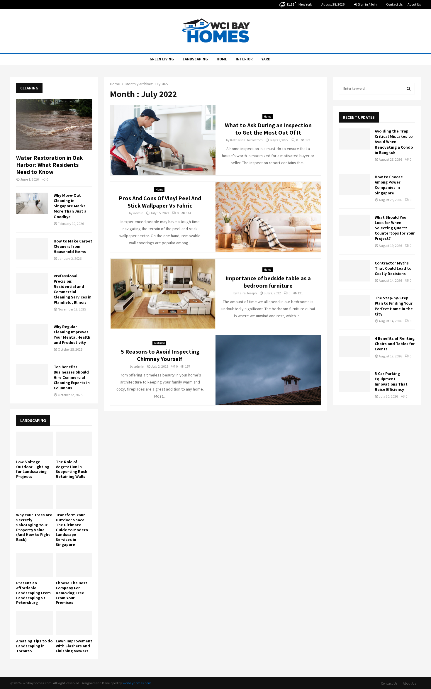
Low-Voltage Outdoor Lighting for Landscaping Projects (32, 469)
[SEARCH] (408, 88)
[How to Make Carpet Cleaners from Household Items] (32, 248)
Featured (159, 343)
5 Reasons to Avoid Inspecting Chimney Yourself (160, 355)
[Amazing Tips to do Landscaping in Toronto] (34, 623)
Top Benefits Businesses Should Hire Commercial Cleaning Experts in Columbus (72, 377)
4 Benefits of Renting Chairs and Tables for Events (395, 344)
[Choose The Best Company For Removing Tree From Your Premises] (74, 565)
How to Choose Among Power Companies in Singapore (389, 185)
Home (222, 59)
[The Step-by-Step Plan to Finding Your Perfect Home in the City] (354, 305)
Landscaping (195, 59)
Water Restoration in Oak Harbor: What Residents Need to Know (49, 165)
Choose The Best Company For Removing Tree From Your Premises (71, 592)
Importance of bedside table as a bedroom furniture (268, 281)
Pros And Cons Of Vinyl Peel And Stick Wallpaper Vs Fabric (160, 201)
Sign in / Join (367, 4)
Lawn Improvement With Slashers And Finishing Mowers (74, 646)
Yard (266, 59)
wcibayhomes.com (137, 683)
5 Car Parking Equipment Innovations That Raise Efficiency (391, 381)
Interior (244, 59)
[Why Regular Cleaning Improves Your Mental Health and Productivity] (32, 334)
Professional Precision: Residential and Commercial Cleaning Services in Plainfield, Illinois (72, 289)
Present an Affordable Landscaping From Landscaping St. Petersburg (33, 592)
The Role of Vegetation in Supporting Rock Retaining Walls (71, 469)
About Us (414, 4)
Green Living (162, 59)
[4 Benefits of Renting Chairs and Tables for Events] (354, 346)
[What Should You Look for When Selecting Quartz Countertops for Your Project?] (354, 225)
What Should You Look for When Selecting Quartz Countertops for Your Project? (395, 228)
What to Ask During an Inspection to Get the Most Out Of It (268, 128)
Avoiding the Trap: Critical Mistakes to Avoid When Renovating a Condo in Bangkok (394, 141)
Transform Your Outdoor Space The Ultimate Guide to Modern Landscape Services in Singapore (72, 529)
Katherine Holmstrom (246, 140)
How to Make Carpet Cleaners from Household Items (73, 246)
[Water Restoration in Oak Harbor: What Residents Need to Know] (54, 124)
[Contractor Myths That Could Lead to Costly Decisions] (354, 270)
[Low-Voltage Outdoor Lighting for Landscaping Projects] (34, 444)
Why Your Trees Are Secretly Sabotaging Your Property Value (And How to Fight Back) (34, 527)
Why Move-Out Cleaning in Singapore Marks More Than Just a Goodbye (70, 206)
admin (138, 213)
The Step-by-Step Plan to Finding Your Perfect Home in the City (394, 306)
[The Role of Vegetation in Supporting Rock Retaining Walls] (74, 444)
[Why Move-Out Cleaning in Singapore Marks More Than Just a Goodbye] (32, 203)
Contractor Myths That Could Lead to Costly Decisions (393, 268)
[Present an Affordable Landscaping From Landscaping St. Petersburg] (34, 565)
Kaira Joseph (247, 293)
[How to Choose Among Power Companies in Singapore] (354, 184)
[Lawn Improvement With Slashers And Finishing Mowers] (74, 623)
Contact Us (394, 4)
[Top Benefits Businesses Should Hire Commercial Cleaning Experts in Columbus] (32, 374)
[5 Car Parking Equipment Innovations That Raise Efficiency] (354, 381)
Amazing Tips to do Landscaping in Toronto (34, 646)
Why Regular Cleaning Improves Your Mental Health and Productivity (72, 334)
